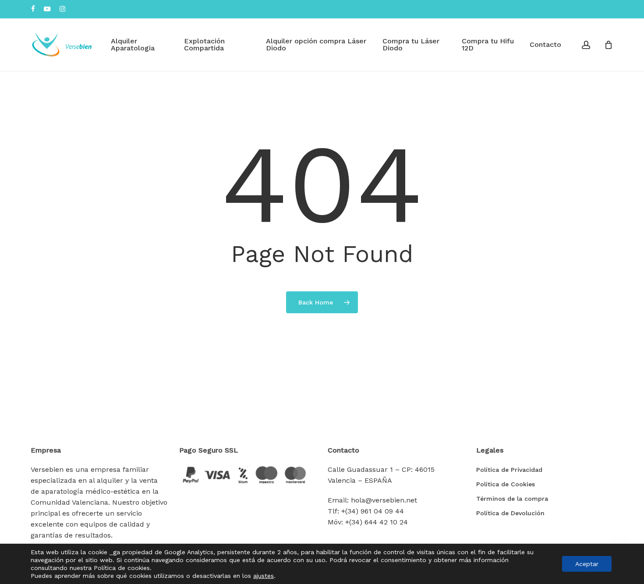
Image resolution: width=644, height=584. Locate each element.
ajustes (263, 575)
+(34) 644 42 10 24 (376, 522)
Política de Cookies (505, 484)
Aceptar (586, 563)
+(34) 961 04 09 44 (372, 511)
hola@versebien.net (384, 500)
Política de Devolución (510, 513)
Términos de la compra (512, 498)
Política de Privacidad (509, 469)
